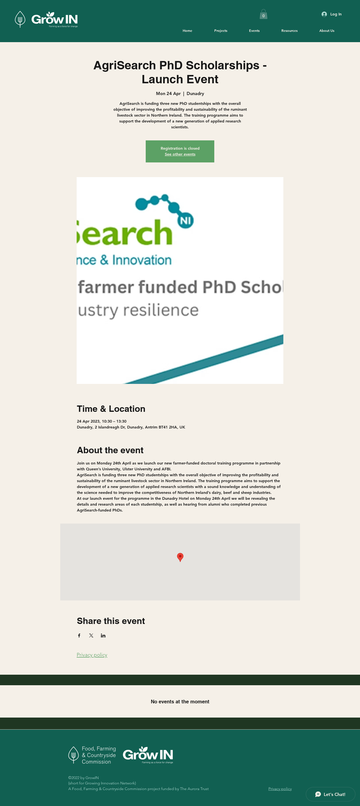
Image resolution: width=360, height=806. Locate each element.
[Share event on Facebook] (79, 635)
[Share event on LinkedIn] (103, 635)
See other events (180, 154)
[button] (263, 14)
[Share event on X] (91, 635)
